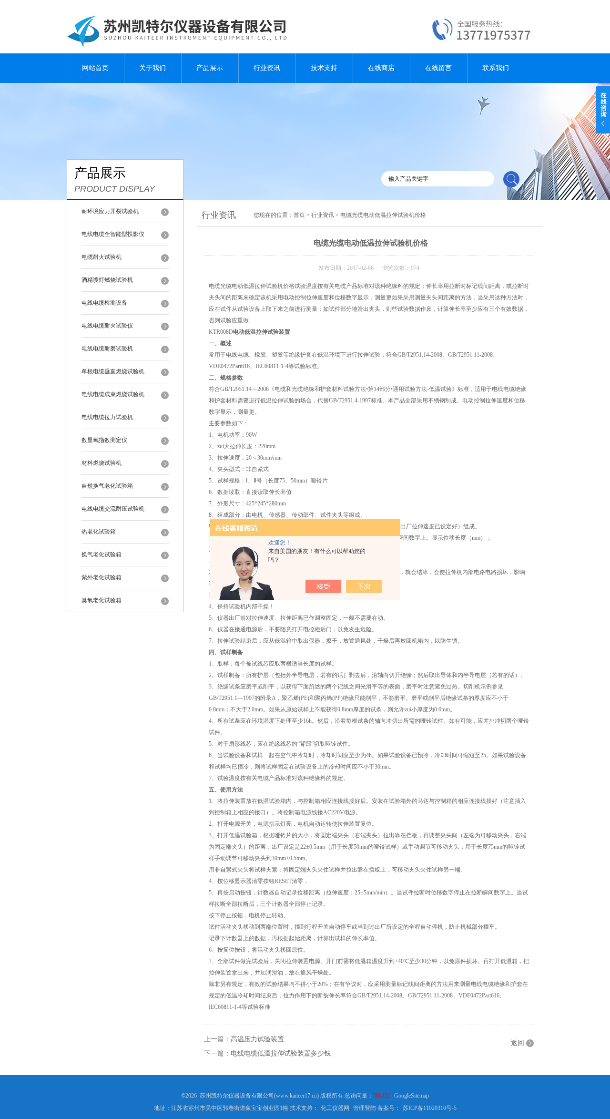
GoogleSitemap (411, 1095)
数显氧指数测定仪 (104, 440)
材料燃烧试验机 (101, 463)
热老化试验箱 (98, 531)
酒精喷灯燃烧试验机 (107, 280)
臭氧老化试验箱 (101, 600)
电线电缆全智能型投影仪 (112, 234)
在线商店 (381, 68)
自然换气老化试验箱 (107, 486)
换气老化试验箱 (101, 554)
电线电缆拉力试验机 (107, 417)
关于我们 (152, 68)
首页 (299, 215)
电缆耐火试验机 (101, 257)
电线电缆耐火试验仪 (107, 325)
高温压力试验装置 (257, 1039)
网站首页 (95, 68)
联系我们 (495, 68)
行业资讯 (267, 68)
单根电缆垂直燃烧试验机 (112, 371)
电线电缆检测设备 (104, 302)
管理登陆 (364, 1108)
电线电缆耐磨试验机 (107, 348)
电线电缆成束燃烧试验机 (112, 394)
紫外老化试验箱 (101, 577)
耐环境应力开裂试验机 (110, 211)
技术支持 (324, 68)
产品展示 (209, 68)
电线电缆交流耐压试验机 (112, 508)
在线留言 (438, 68)
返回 (517, 1043)
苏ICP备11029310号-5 (430, 1108)
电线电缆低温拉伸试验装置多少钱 (281, 1053)
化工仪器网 (335, 1108)
